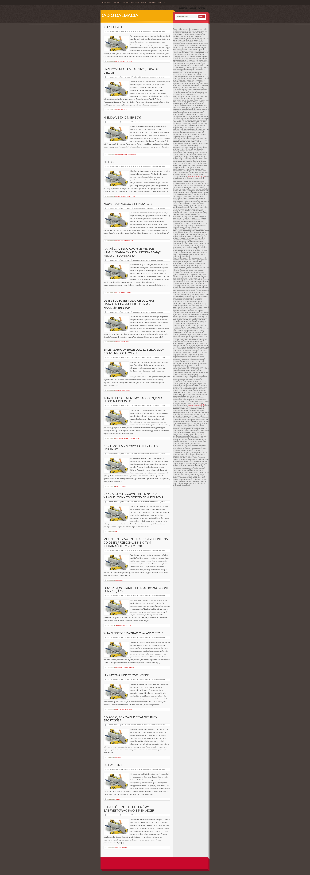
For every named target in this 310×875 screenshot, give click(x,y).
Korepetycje (113, 27)
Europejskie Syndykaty (123, 61)
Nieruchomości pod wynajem (125, 196)
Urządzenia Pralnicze (122, 390)
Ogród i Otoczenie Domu (123, 709)
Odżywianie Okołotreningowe (125, 154)
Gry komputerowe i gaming (124, 667)
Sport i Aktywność (121, 341)
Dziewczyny (113, 765)
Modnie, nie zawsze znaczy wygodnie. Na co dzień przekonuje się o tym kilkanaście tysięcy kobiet (136, 543)
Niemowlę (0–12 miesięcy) (122, 117)
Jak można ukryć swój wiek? (126, 675)
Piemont (118, 757)
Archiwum (117, 2)
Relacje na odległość (123, 292)
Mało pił (143, 2)
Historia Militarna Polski (124, 240)
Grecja (117, 799)
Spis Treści (152, 2)
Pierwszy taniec (121, 109)
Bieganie (126, 2)
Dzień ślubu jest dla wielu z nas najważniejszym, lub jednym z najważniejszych (129, 304)
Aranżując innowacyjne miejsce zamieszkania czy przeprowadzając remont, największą (132, 252)
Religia (117, 531)
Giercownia (135, 2)
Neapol (109, 162)
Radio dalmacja (119, 16)
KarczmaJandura (121, 847)
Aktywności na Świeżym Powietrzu (127, 438)
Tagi (159, 2)
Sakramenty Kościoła (123, 625)
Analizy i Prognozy (122, 486)
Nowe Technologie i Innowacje (128, 204)
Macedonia (119, 580)
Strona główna (106, 2)
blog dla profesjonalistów (196, 176)
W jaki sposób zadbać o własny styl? (133, 633)
